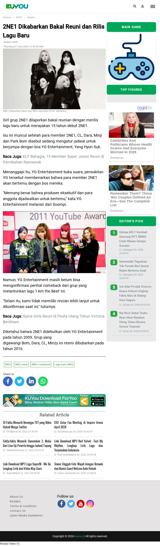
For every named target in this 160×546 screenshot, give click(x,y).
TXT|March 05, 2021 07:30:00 (22, 431)
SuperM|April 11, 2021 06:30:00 (23, 473)
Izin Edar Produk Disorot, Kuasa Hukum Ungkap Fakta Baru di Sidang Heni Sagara (135, 293)
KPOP (19, 17)
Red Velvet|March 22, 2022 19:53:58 (77, 454)
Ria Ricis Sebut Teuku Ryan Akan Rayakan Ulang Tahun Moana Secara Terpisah (133, 319)
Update (31, 17)
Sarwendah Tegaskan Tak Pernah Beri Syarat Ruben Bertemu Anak (134, 266)
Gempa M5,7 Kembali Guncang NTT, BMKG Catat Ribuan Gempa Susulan (133, 238)
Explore (7, 17)
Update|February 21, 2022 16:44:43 (25, 450)
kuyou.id (80, 536)
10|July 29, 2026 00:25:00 (136, 304)
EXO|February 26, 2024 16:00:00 (75, 431)
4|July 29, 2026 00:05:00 (136, 331)
